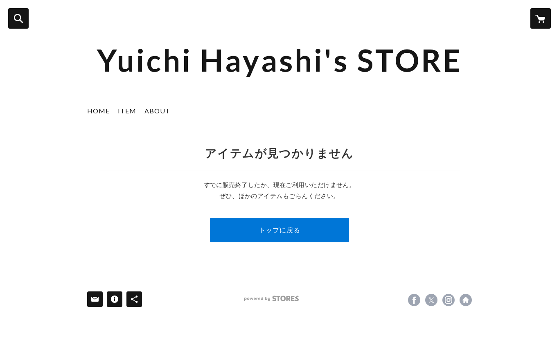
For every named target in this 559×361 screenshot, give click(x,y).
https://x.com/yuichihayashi (431, 300)
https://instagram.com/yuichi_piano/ (448, 300)
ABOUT (157, 111)
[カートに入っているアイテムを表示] (540, 18)
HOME (98, 111)
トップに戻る (279, 230)
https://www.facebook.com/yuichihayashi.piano (414, 300)
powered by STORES (271, 299)
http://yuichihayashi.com (466, 300)
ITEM (127, 111)
